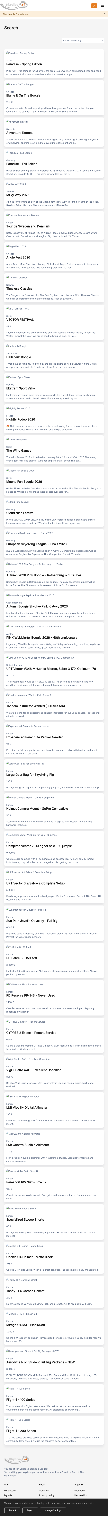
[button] (102, 5)
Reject (30, 1510)
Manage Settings (53, 1510)
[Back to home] (14, 5)
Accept (12, 1510)
